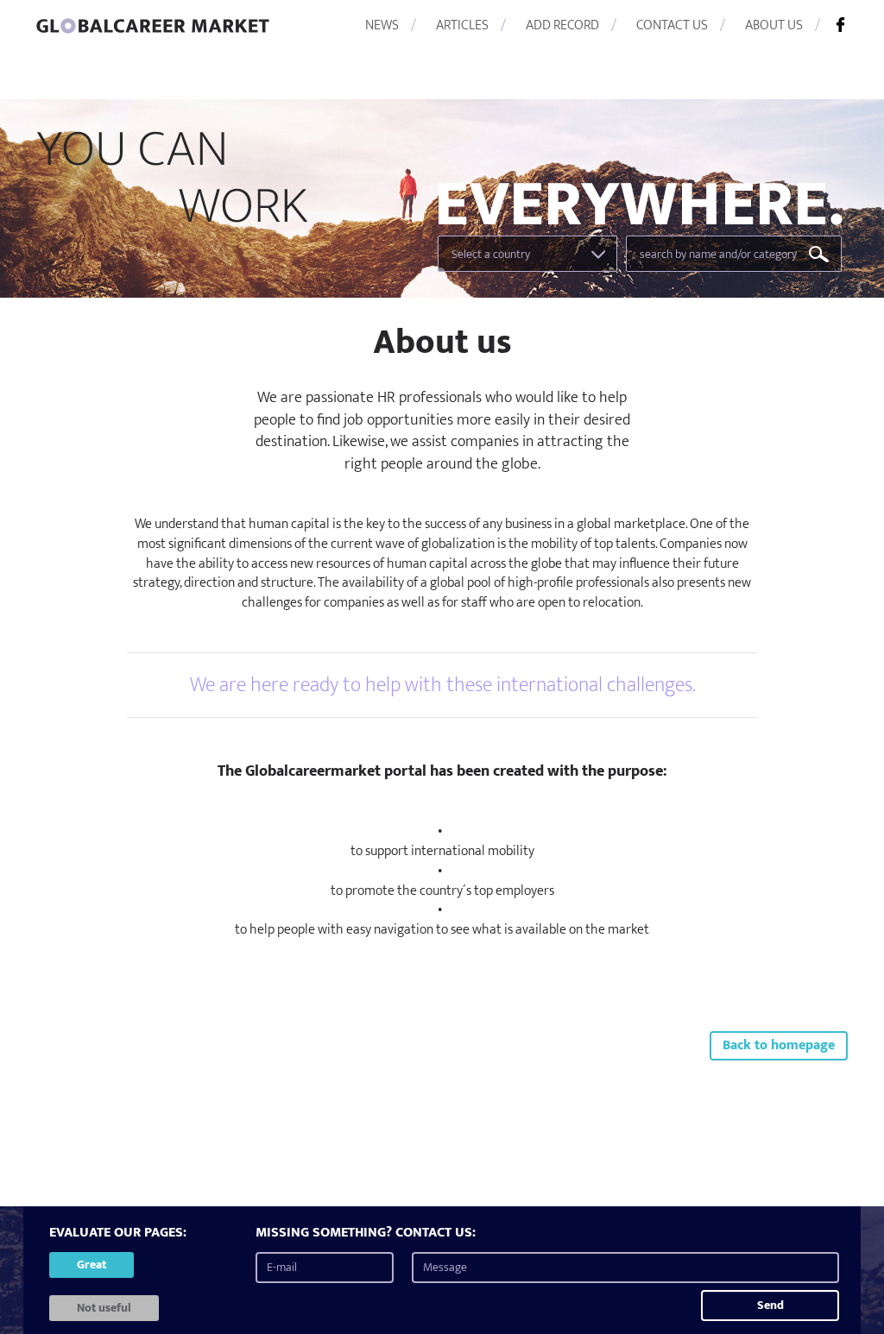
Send (770, 1305)
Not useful (104, 1308)
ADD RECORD (562, 25)
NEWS (382, 25)
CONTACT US (672, 25)
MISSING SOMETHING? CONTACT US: (366, 1233)
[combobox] (527, 254)
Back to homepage (779, 1045)
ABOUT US (774, 25)
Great (91, 1264)
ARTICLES (462, 25)
